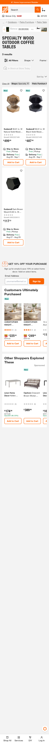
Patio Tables (43, 22)
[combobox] (22, 9)
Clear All (5, 83)
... (3, 22)
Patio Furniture (27, 22)
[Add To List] (21, 90)
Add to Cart (13, 162)
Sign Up (37, 281)
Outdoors (12, 22)
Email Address (12, 275)
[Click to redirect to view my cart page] (43, 9)
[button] (42, 76)
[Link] (13, 126)
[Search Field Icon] (38, 10)
